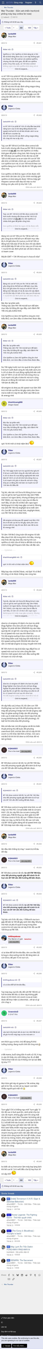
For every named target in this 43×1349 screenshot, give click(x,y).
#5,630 (39, 757)
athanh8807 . (11, 1204)
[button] (21, 1322)
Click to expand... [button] (21, 69)
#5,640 (39, 1161)
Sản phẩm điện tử (22, 1252)
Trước (8, 28)
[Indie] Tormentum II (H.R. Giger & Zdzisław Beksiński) (23, 1200)
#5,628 (39, 590)
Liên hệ (4, 1327)
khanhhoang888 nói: (11, 557)
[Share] (34, 43)
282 (21, 28)
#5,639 (39, 1104)
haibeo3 (6, 17)
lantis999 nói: (8, 121)
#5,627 (39, 459)
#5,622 (39, 115)
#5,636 (39, 973)
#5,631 (39, 784)
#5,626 (39, 411)
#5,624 (39, 272)
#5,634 (39, 894)
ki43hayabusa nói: (10, 980)
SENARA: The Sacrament (22, 1260)
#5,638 (39, 1078)
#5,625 (39, 334)
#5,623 (39, 203)
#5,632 (39, 844)
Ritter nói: (7, 49)
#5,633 (39, 867)
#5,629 (39, 672)
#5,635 (39, 947)
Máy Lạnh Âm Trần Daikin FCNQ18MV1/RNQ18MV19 (20, 1248)
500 (29, 28)
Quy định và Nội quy (8, 1331)
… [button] (17, 28)
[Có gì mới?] (35, 2)
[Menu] (3, 2)
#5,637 (39, 1021)
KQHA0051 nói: (9, 790)
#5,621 (39, 43)
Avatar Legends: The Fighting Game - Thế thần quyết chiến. (22, 1216)
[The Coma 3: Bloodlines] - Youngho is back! (21, 1232)
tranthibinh (10, 1252)
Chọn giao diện (8, 1318)
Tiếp (35, 28)
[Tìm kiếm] (40, 2)
